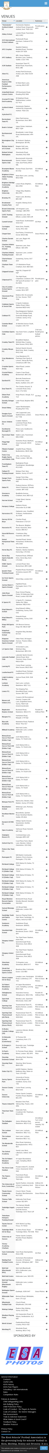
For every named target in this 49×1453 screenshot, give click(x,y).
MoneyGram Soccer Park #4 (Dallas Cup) (7, 779)
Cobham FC (6, 315)
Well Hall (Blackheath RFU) (6, 1270)
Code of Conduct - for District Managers (19, 1412)
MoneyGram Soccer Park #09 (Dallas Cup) (8, 746)
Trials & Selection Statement (15, 1417)
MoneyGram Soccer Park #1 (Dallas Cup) (7, 754)
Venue (4, 21)
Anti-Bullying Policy (11, 1404)
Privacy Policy (6, 1429)
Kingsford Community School (6, 633)
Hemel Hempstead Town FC (8, 542)
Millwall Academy (8, 730)
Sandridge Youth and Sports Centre (8, 917)
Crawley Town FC (8, 342)
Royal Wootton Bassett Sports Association (7, 901)
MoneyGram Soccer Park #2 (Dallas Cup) (7, 770)
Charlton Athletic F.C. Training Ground (8, 247)
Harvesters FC (7, 513)
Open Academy (7, 830)
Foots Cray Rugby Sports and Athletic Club (8, 457)
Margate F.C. (6, 717)
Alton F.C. (5, 74)
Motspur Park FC (8, 802)
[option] (24, 1355)
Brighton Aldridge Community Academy (8, 185)
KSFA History (8, 1384)
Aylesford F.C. (7, 114)
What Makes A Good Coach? (15, 1419)
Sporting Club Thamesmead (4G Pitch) (7, 1015)
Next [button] (46, 1356)
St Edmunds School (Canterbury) (6, 1039)
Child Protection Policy (12, 1406)
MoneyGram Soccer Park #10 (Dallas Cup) (8, 762)
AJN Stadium (6, 66)
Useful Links (8, 1382)
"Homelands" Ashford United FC (7, 27)
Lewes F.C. (6, 691)
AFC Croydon (7, 49)
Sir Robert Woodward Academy (6, 987)
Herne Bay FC (7, 550)
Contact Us (5, 1431)
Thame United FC (8, 1104)
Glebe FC (5, 487)
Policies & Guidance (9, 1399)
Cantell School (7, 222)
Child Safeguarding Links (13, 1401)
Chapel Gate (6, 234)
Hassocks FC (7, 528)
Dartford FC (6, 381)
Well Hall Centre (7, 1276)
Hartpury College (8, 506)
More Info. (23, 1451)
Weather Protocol (10, 1424)
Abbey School (7, 34)
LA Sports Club (7, 649)
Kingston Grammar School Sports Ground (8, 641)
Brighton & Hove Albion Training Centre (8, 177)
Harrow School (7, 500)
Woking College (7, 1309)
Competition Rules (10, 1394)
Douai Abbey (6, 408)
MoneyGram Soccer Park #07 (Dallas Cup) (8, 738)
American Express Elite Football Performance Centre (7, 84)
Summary (38, 21)
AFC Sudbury (7, 57)
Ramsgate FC (7, 857)
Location (19, 21)
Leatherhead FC (7, 672)
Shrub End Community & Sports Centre (7, 971)
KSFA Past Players (10, 1387)
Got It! (44, 1448)
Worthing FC (6, 1329)
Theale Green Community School (7, 1193)
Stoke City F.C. (7, 1071)
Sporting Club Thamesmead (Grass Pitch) (7, 1023)
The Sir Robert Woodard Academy (7, 1161)
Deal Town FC (7, 389)
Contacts (7, 1379)
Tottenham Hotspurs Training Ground (7, 1218)
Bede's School (7, 127)
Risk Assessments (10, 1414)
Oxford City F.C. (7, 843)
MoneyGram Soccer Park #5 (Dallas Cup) (7, 787)
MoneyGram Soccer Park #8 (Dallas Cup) (7, 795)
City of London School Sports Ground (7, 289)
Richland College (8, 864)
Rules (5, 1392)
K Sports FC (6, 602)
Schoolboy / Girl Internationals (15, 1389)
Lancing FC (6, 666)
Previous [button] (3, 1356)
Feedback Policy (9, 1422)
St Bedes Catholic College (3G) (8, 1031)
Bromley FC (6, 198)
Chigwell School (7, 272)
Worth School (7, 1323)
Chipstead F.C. (7, 280)
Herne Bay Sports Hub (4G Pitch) (7, 558)
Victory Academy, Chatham (5, 1246)
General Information (9, 1377)
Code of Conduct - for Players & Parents (19, 1409)
